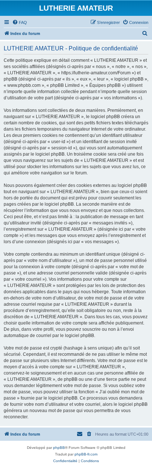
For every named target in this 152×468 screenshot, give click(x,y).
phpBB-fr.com (86, 454)
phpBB (59, 448)
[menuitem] (19, 22)
